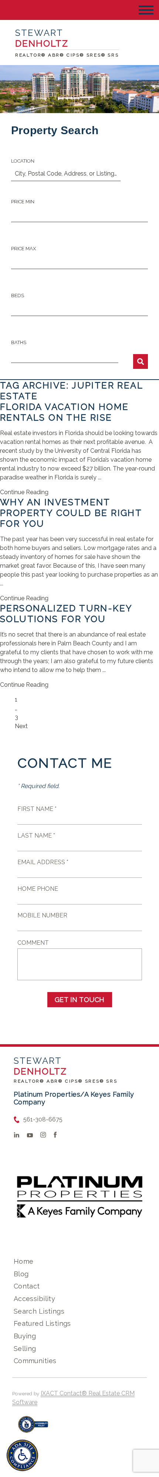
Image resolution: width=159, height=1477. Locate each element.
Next (21, 726)
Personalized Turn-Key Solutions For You (66, 613)
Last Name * (36, 835)
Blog (21, 1274)
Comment (33, 942)
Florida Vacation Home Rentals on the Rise (64, 412)
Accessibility (34, 1299)
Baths (18, 342)
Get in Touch (80, 1000)
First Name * (37, 808)
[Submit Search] (140, 361)
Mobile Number (42, 915)
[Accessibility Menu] (22, 1455)
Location (22, 161)
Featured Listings (42, 1323)
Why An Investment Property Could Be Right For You (71, 513)
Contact (27, 1286)
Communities (35, 1361)
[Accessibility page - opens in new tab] (33, 1428)
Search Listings (39, 1311)
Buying (25, 1336)
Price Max (23, 248)
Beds (17, 295)
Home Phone (37, 888)
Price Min (22, 201)
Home (24, 1261)
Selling (25, 1348)
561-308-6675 (42, 1119)
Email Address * (42, 862)
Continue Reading (24, 492)
